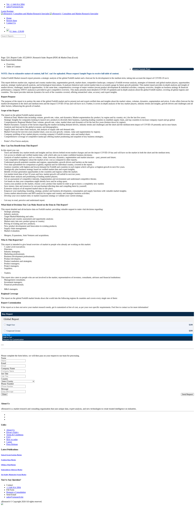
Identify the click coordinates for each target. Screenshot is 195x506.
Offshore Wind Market (8, 465)
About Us (10, 430)
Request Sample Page (141, 69)
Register (10, 11)
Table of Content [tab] (13, 66)
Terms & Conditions (14, 435)
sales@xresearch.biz (14, 7)
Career (9, 442)
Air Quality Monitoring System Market (13, 474)
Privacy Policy (12, 432)
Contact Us (11, 23)
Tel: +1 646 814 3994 (15, 4)
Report (8, 60)
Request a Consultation (16, 492)
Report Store (11, 20)
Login (4, 11)
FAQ (8, 437)
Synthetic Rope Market (8, 460)
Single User (10, 325)
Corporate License (13, 331)
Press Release (12, 444)
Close (4, 394)
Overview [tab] (10, 64)
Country (4, 379)
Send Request (187, 394)
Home (9, 18)
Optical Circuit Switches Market (11, 455)
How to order (12, 439)
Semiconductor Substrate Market (11, 469)
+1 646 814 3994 (13, 487)
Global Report (11, 319)
